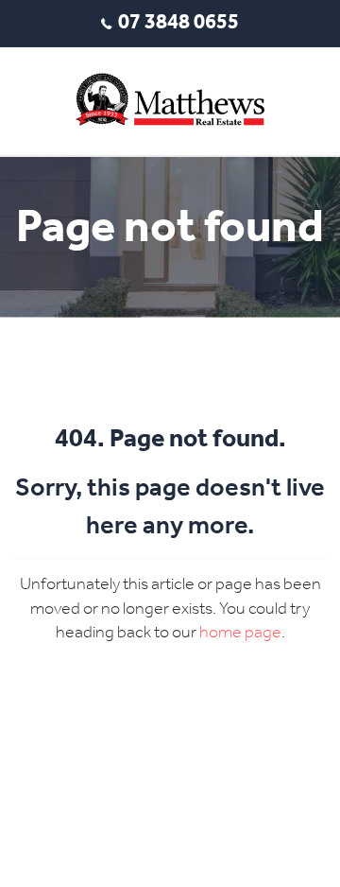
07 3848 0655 (178, 23)
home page (240, 633)
